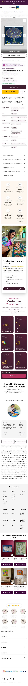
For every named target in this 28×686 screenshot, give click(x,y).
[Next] (24, 35)
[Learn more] (12, 60)
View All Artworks (7, 441)
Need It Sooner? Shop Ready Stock (14, 289)
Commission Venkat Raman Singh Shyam (20, 441)
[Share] (24, 92)
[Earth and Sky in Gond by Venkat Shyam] (7, 576)
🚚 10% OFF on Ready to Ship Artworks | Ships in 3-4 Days (14, 2)
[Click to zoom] (24, 20)
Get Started (13, 375)
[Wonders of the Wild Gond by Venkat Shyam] (20, 576)
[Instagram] (4, 679)
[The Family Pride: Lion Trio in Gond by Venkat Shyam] (7, 548)
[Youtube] (13, 679)
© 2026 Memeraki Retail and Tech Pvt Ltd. (11, 683)
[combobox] (14, 12)
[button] (14, 65)
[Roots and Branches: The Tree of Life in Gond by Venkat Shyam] (20, 548)
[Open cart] (26, 7)
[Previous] (3, 35)
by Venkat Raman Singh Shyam (10, 74)
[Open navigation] (3, 7)
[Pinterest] (10, 679)
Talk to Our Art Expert (10, 91)
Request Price (14, 87)
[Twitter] (7, 679)
